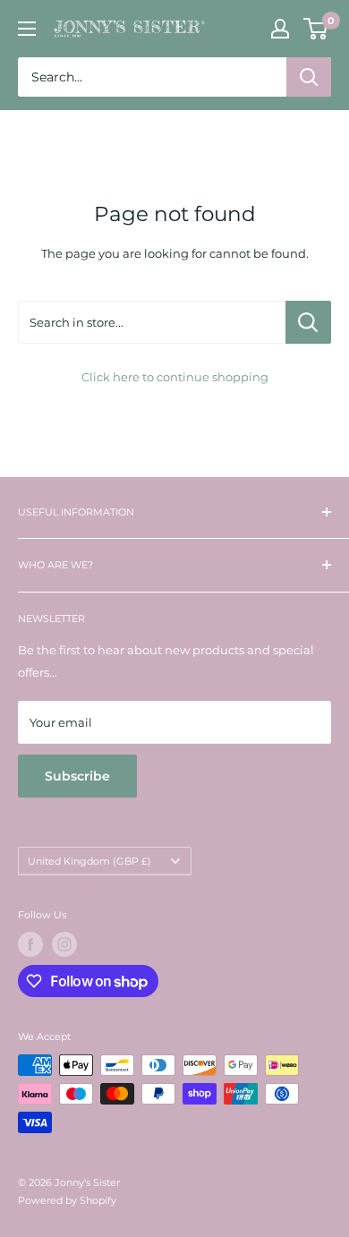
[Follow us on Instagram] (64, 944)
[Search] (308, 77)
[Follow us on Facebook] (30, 944)
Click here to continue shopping (174, 377)
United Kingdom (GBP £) (89, 861)
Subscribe (77, 776)
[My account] (280, 28)
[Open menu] (27, 28)
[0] (316, 28)
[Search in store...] (308, 322)
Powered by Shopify (67, 1200)
